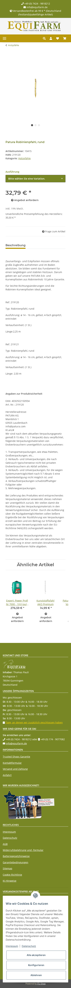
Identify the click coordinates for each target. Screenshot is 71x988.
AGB (5, 844)
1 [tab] (32, 125)
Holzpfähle (24, 158)
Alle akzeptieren (36, 955)
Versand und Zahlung (15, 769)
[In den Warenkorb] (8, 56)
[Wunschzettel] (57, 38)
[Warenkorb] (64, 38)
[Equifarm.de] (34, 26)
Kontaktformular (12, 762)
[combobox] (35, 178)
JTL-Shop (41, 983)
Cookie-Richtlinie (12, 874)
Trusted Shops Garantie (16, 756)
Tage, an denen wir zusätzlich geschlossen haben (34, 722)
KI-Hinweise (9, 880)
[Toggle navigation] (4, 38)
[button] (45, 38)
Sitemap (7, 868)
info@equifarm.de (37, 7)
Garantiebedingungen (15, 862)
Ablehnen (36, 975)
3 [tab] (39, 125)
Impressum (9, 831)
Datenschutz (10, 837)
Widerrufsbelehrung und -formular (23, 850)
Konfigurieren (36, 965)
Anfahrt (7, 775)
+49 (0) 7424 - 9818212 (37, 3)
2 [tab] (35, 125)
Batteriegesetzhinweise (16, 856)
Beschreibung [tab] (16, 245)
